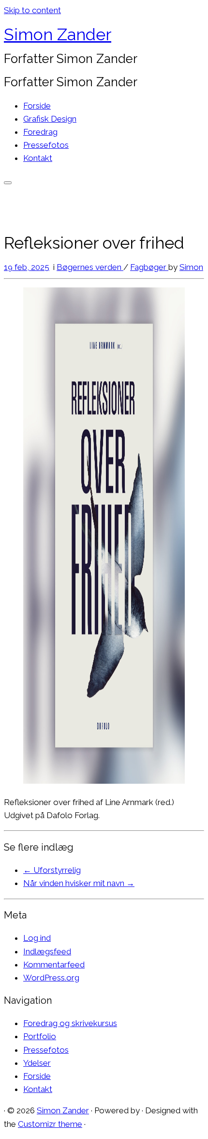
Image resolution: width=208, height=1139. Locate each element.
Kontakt (37, 158)
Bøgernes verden (90, 267)
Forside (37, 106)
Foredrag (40, 132)
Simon (191, 267)
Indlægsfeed (47, 951)
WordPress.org (51, 977)
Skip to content (32, 10)
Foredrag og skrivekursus (70, 1023)
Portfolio (39, 1036)
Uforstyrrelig (52, 870)
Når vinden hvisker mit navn (78, 883)
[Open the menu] (8, 182)
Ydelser (37, 1063)
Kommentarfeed (54, 964)
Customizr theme (50, 1124)
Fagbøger (149, 267)
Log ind (37, 938)
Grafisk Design (49, 119)
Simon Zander (57, 34)
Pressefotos (46, 145)
